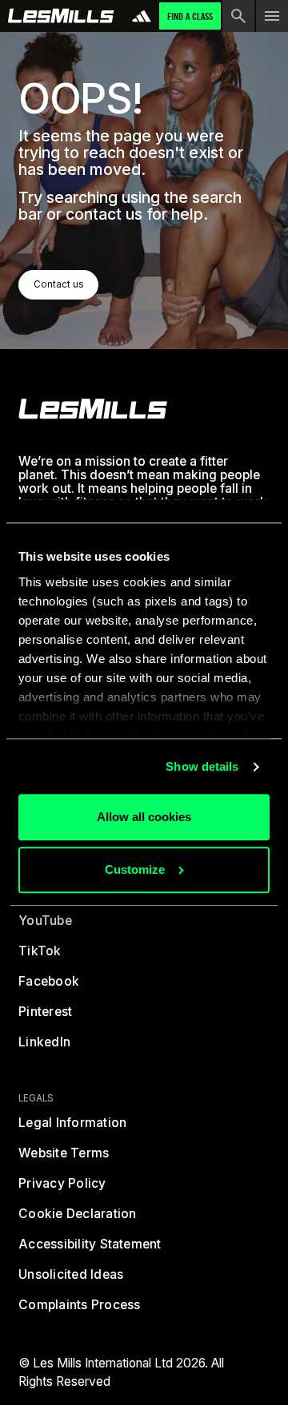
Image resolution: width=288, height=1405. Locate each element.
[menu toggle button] (272, 16)
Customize (135, 869)
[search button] (238, 16)
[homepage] (92, 409)
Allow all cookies (144, 817)
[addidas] (141, 16)
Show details (202, 766)
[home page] (61, 16)
